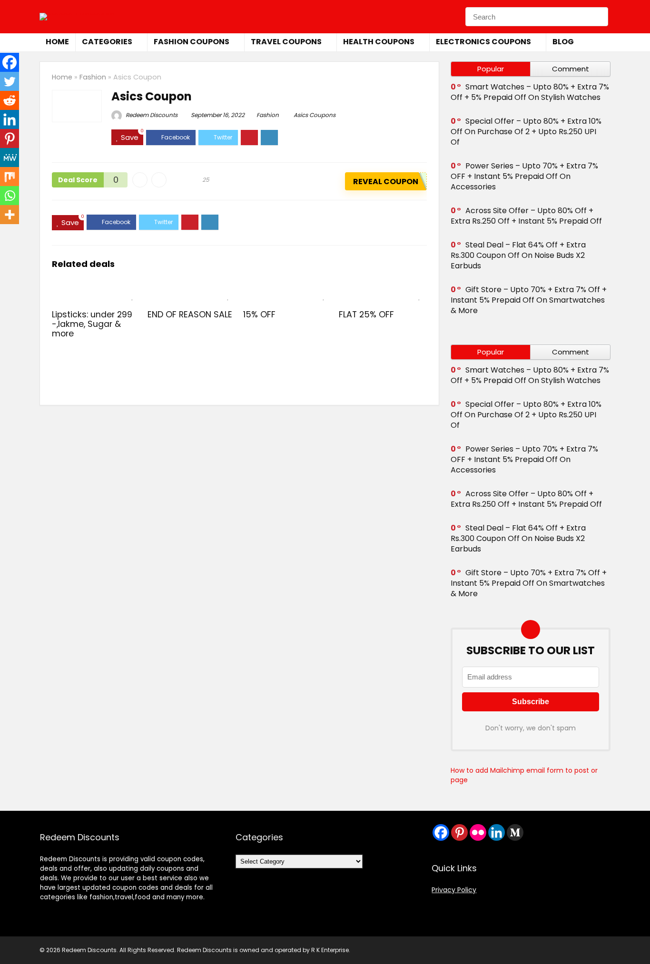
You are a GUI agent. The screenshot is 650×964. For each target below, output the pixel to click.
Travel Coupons (286, 41)
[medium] (515, 832)
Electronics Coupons (483, 41)
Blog (563, 41)
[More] (9, 214)
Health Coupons (378, 41)
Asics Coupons (314, 115)
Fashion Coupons (191, 41)
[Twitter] (9, 81)
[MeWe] (9, 157)
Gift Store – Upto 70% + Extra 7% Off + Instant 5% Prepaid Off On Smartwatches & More (529, 300)
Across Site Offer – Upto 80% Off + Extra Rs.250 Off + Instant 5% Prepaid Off (526, 215)
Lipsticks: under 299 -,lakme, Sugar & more (92, 324)
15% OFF (259, 314)
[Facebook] (9, 62)
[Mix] (9, 176)
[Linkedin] (9, 119)
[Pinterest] (9, 138)
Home (57, 41)
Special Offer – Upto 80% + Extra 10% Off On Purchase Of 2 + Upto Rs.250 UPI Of (526, 132)
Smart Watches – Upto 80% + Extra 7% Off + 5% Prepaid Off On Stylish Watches (530, 92)
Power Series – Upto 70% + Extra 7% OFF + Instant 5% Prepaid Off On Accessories (524, 176)
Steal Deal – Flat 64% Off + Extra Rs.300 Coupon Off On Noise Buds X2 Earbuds (518, 255)
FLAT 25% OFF (366, 314)
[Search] (598, 16)
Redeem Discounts (150, 115)
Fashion (92, 77)
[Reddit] (9, 100)
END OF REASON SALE (190, 314)
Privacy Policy (454, 890)
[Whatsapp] (9, 195)
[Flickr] (478, 832)
